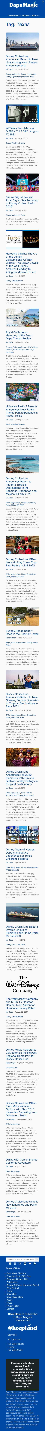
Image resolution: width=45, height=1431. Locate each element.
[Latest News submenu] (20, 15)
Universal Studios (18, 424)
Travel (9, 1291)
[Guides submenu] (30, 15)
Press (9, 1303)
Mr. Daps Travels (16, 1344)
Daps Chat (11, 1294)
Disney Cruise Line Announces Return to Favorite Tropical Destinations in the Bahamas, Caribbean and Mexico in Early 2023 (21, 486)
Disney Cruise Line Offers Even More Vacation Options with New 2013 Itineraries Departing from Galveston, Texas (21, 1109)
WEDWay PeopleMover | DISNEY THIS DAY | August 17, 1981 (22, 131)
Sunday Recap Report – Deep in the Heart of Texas (22, 632)
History (22, 143)
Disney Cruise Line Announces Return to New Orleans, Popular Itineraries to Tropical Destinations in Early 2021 (22, 700)
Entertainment (17, 281)
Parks (32, 77)
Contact (10, 1309)
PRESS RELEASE (17, 505)
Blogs (8, 643)
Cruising (9, 347)
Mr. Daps (9, 69)
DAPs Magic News (20, 347)
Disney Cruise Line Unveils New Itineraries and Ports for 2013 (22, 1204)
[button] (43, 2)
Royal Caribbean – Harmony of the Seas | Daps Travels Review (19, 335)
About (9, 1300)
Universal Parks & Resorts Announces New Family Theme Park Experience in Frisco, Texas (22, 411)
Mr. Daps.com (14, 1339)
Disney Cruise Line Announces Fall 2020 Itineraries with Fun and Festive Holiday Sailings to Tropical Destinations (22, 778)
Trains (11, 1347)
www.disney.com (24, 1404)
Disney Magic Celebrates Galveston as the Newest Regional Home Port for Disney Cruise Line (21, 1054)
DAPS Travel (18, 350)
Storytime (12, 1335)
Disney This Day (12, 143)
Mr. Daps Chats (15, 1350)
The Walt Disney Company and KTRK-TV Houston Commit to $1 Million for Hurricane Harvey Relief (22, 1003)
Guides (26, 350)
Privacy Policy (13, 1306)
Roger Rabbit (11, 638)
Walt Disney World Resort (24, 795)
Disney (8, 281)
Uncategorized (11, 1067)
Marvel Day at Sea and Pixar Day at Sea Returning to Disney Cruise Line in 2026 (22, 202)
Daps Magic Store (15, 1297)
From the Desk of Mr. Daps (19, 1276)
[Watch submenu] (38, 15)
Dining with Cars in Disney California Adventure (21, 1161)
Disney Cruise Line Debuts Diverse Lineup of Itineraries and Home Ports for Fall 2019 (22, 931)
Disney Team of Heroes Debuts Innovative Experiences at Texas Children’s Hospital (20, 854)
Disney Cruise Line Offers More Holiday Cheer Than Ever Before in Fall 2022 (21, 562)
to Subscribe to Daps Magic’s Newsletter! (22, 1317)
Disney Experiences (28, 74)
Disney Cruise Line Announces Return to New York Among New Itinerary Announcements (22, 61)
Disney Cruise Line (13, 74)
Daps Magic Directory (16, 1273)
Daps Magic (10, 1063)
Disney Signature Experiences (17, 77)
